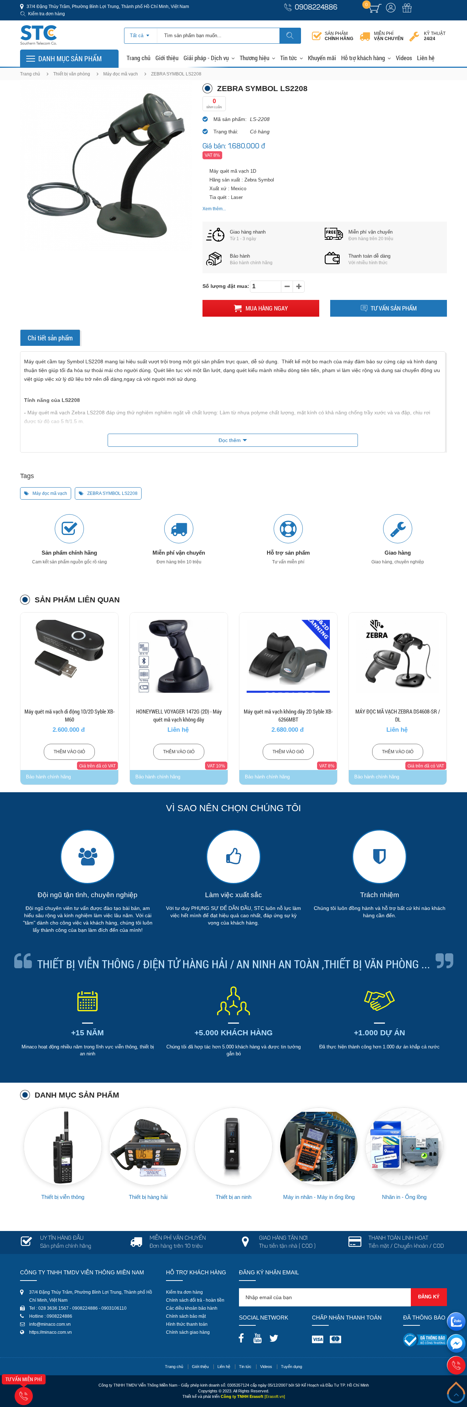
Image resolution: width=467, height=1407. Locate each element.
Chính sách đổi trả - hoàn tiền (195, 1300)
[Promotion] (407, 12)
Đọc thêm (230, 440)
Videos (404, 58)
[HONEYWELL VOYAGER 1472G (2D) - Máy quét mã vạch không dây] (178, 656)
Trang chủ (138, 58)
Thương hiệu (254, 58)
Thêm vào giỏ (69, 751)
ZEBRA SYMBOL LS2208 (112, 493)
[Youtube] (259, 1335)
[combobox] (140, 33)
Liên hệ (426, 58)
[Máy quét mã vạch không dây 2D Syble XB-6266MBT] (288, 656)
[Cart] (375, 8)
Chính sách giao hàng (188, 1332)
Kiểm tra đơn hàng (46, 13)
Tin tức (288, 58)
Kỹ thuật (434, 36)
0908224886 (316, 7)
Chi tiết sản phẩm (50, 337)
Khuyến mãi (322, 58)
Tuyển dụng (291, 1366)
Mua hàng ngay (266, 308)
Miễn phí (389, 36)
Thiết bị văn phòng (71, 74)
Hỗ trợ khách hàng (363, 58)
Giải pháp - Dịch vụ (206, 58)
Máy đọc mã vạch (120, 74)
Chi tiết (69, 674)
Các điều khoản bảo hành (191, 1308)
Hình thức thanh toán (187, 1324)
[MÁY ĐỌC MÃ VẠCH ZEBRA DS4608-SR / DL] (397, 656)
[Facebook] (243, 1335)
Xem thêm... (214, 208)
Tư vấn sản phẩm (394, 308)
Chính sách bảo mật (186, 1316)
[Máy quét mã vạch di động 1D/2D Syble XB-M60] (69, 656)
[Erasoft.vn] (275, 1396)
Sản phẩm (339, 36)
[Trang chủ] (38, 27)
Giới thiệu (166, 58)
